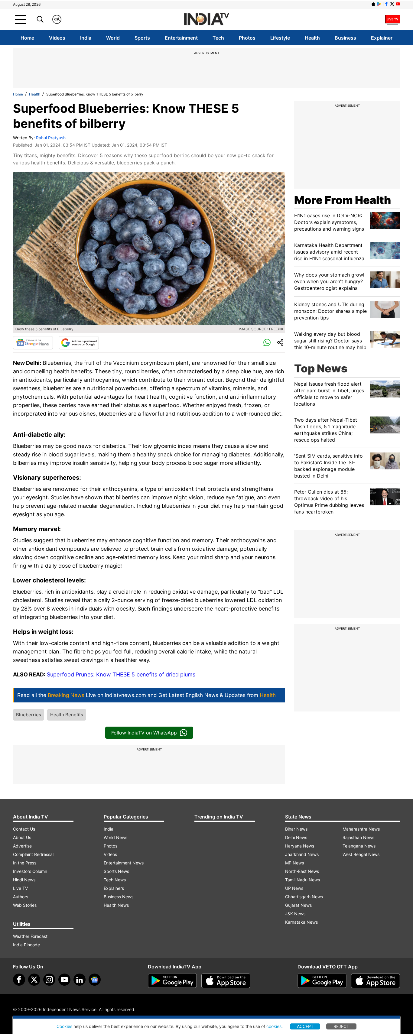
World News (115, 837)
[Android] (379, 4)
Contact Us (24, 828)
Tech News (115, 879)
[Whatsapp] (267, 343)
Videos (57, 38)
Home (27, 38)
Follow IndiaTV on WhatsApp (144, 733)
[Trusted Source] (79, 342)
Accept (305, 1026)
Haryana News (299, 845)
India (85, 38)
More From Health (342, 200)
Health (312, 38)
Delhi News (296, 837)
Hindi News (24, 879)
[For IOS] (375, 981)
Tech (218, 38)
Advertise (22, 845)
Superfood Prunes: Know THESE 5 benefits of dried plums (121, 674)
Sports (142, 38)
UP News (294, 888)
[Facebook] (19, 980)
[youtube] (64, 980)
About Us (22, 837)
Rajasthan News (358, 837)
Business (345, 38)
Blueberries (28, 715)
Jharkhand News (302, 854)
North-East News (302, 871)
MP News (294, 862)
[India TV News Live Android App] (172, 981)
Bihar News (296, 828)
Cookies (64, 1026)
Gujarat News (298, 905)
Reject (341, 1026)
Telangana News (359, 845)
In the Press (24, 862)
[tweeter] (34, 980)
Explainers (114, 888)
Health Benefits (66, 715)
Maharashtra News (361, 828)
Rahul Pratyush (51, 137)
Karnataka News (301, 922)
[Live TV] (392, 19)
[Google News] (33, 342)
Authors (20, 896)
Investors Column (30, 871)
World (113, 38)
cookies (273, 1026)
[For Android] (322, 981)
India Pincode (26, 944)
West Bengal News (361, 854)
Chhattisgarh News (304, 896)
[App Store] (225, 981)
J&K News (295, 913)
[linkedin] (79, 980)
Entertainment (181, 38)
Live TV (20, 888)
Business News (118, 896)
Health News (116, 905)
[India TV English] (206, 19)
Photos (247, 38)
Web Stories (25, 905)
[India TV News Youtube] (398, 4)
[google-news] (95, 980)
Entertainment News (124, 862)
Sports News (116, 871)
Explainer (381, 38)
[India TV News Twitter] (392, 4)
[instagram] (49, 980)
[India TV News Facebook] (386, 4)
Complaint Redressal (33, 854)
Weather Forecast (30, 936)
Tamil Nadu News (302, 879)
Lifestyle (280, 38)
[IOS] (373, 4)
